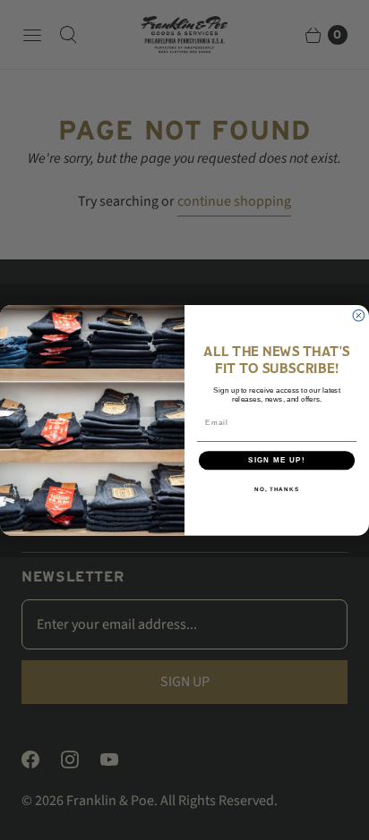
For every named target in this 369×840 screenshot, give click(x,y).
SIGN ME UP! (276, 460)
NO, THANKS (276, 488)
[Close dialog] (359, 315)
